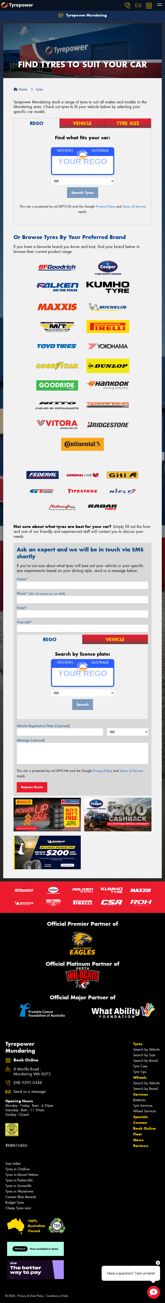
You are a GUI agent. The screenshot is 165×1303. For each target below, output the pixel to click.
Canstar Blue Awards (20, 1197)
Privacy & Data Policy (31, 1296)
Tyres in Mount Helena (21, 1174)
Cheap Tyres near (18, 1208)
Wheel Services (144, 1111)
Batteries (139, 1100)
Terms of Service (134, 206)
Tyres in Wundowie (19, 1191)
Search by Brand (145, 1060)
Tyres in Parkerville (19, 1180)
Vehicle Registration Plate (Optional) (43, 726)
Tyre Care (140, 1066)
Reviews (140, 1145)
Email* (22, 608)
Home (22, 89)
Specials (140, 1116)
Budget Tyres (14, 1202)
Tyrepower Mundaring (86, 15)
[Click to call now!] (127, 5)
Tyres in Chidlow (17, 1169)
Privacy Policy (105, 206)
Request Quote (32, 787)
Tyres (137, 1044)
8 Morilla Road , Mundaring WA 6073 (32, 1072)
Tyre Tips (139, 1072)
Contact (140, 1122)
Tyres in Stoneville (18, 1186)
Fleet (137, 1134)
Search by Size (144, 1055)
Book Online (144, 1128)
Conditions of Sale (57, 1296)
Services (140, 1094)
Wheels (140, 1077)
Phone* (41, 593)
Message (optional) (31, 740)
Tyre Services (142, 1105)
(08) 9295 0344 (28, 1082)
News (138, 1140)
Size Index (13, 1163)
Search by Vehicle (146, 1049)
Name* (22, 579)
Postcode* (24, 622)
